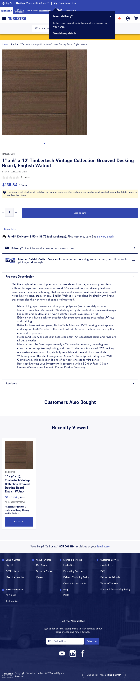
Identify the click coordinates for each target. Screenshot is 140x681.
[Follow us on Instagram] (72, 656)
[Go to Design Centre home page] (44, 10)
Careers (40, 577)
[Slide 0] (44, 143)
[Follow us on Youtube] (62, 656)
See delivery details (64, 33)
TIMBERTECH (8, 154)
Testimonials (12, 601)
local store (103, 546)
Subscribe (92, 641)
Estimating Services (73, 571)
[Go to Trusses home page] (19, 10)
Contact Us (106, 565)
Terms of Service (109, 583)
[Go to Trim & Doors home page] (32, 10)
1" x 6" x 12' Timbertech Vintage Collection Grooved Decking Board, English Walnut (17, 483)
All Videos (11, 595)
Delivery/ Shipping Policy (76, 577)
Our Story (41, 565)
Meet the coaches (15, 577)
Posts (66, 595)
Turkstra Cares (44, 571)
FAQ (102, 571)
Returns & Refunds (110, 577)
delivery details (106, 236)
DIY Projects (12, 571)
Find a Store (69, 565)
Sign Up (10, 565)
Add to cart (80, 213)
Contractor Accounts (74, 583)
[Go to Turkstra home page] (6, 10)
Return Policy (10, 229)
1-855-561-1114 (66, 546)
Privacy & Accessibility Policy (115, 589)
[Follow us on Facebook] (83, 656)
